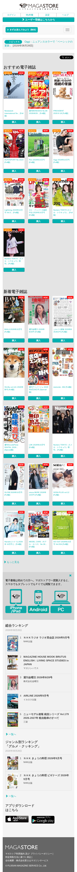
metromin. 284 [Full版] (62, 387)
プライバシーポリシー (41, 853)
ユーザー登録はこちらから (39, 19)
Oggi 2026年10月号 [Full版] (61, 161)
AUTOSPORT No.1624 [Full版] (13, 161)
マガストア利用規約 (15, 853)
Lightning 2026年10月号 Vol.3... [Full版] (13, 211)
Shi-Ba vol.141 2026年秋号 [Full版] (13, 388)
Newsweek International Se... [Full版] (13, 113)
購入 (14, 122)
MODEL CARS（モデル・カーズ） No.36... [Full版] (38, 544)
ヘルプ (65, 15)
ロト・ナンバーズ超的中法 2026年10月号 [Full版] (38, 212)
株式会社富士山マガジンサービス (32, 860)
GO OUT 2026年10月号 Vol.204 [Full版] (62, 543)
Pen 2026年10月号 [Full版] (37, 161)
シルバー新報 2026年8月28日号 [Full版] (62, 330)
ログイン (11, 15)
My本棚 (29, 15)
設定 (47, 15)
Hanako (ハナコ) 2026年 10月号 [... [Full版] (13, 543)
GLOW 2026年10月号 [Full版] (13, 493)
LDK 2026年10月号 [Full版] (37, 446)
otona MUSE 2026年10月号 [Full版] (37, 493)
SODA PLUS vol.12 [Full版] (61, 493)
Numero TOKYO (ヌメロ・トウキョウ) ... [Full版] (63, 212)
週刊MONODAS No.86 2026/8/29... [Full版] (38, 112)
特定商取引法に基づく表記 (18, 857)
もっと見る (12, 562)
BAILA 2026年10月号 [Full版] (13, 330)
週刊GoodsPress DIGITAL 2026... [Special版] (11, 447)
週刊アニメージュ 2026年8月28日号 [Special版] (38, 389)
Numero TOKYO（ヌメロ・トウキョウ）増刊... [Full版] (13, 261)
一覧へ (12, 734)
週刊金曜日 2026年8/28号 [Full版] (37, 330)
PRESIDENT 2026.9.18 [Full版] (60, 112)
